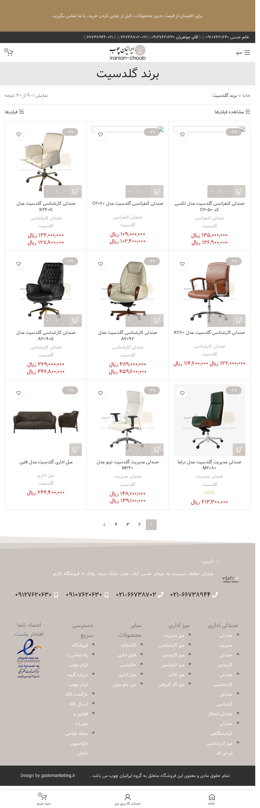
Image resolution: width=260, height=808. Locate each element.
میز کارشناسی (171, 645)
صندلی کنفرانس (209, 218)
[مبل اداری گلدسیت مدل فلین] (46, 420)
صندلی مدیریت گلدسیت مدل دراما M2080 (209, 465)
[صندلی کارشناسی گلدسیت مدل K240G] (46, 162)
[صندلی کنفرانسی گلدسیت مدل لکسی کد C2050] (209, 162)
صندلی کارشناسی (46, 218)
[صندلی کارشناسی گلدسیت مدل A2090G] (46, 291)
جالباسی (128, 665)
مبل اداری (46, 475)
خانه (246, 95)
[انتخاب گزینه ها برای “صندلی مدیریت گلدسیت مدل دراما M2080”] (239, 449)
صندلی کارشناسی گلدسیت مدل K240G (45, 207)
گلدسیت (209, 225)
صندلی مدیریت (209, 476)
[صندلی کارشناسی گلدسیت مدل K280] (209, 291)
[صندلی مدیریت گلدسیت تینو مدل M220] (128, 420)
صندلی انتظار (220, 714)
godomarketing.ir (58, 776)
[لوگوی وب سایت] (127, 52)
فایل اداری (127, 655)
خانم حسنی (227, 37)
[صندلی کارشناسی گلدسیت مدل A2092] (128, 291)
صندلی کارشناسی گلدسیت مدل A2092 (127, 336)
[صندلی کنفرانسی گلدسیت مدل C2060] (128, 162)
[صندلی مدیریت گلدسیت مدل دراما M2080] (209, 420)
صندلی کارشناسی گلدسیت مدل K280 (209, 332)
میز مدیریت (173, 635)
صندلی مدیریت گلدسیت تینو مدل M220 (128, 465)
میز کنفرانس (172, 665)
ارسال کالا (78, 704)
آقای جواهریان (175, 37)
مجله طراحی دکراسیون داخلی (76, 743)
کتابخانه (128, 645)
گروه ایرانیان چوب (125, 776)
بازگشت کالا (77, 694)
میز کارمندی (173, 655)
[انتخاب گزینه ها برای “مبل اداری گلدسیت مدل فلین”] (75, 449)
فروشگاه (80, 645)
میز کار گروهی (171, 684)
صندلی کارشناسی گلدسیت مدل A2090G (45, 336)
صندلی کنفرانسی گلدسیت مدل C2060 (127, 203)
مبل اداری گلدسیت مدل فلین (46, 462)
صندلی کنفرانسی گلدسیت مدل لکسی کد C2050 (209, 207)
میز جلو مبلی (124, 684)
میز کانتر (176, 675)
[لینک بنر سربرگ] (127, 16)
